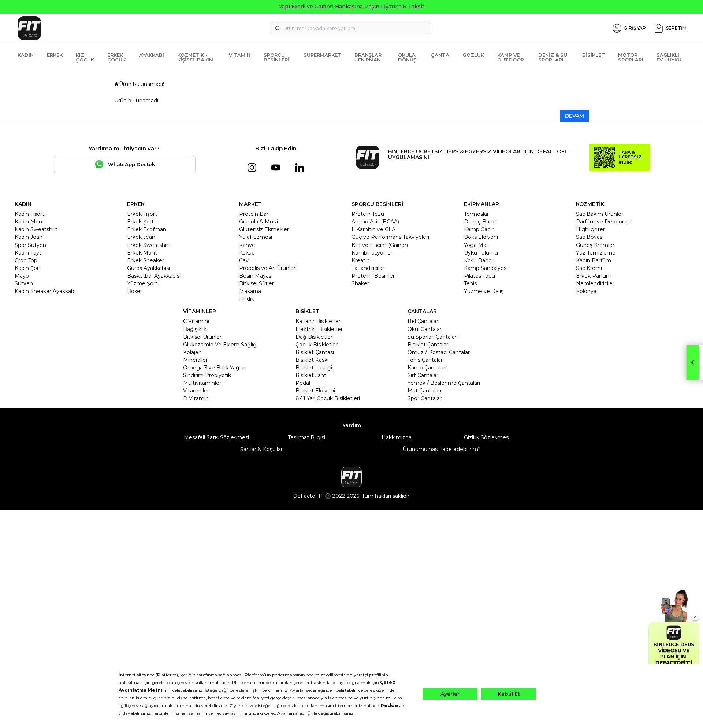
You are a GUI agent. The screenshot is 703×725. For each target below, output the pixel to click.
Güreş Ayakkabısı (148, 268)
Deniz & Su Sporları (552, 57)
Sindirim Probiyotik (207, 375)
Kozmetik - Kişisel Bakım (195, 57)
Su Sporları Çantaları (433, 337)
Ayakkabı (151, 55)
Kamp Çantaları (427, 367)
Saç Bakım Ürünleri (600, 214)
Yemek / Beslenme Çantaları (444, 383)
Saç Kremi (589, 268)
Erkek (55, 55)
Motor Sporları (630, 57)
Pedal (302, 383)
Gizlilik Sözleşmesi (487, 437)
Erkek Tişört (142, 214)
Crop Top (26, 260)
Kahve (247, 245)
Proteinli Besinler (373, 276)
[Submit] (277, 28)
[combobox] (350, 28)
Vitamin (239, 55)
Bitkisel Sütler (256, 283)
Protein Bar (253, 214)
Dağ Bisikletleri (314, 337)
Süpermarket (322, 55)
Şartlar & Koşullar (261, 449)
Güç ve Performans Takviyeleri (390, 237)
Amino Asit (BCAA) (375, 221)
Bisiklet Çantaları (428, 344)
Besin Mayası (255, 276)
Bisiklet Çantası (314, 352)
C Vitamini (196, 321)
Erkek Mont (142, 252)
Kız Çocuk (85, 57)
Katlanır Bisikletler (318, 321)
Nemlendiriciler (595, 283)
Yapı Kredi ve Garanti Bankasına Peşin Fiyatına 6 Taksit (351, 6)
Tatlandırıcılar (368, 268)
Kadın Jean (28, 237)
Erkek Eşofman (146, 229)
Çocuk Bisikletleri (317, 344)
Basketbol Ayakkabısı (154, 276)
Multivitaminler (202, 383)
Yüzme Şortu (144, 283)
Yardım (351, 425)
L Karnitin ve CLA (373, 229)
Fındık (246, 299)
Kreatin (361, 260)
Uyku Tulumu (481, 252)
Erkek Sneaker (145, 260)
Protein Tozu (368, 214)
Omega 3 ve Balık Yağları (214, 367)
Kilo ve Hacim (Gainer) (380, 245)
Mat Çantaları (424, 390)
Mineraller (195, 360)
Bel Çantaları (423, 321)
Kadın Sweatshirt (36, 229)
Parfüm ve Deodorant (604, 221)
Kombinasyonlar (372, 252)
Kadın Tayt (28, 252)
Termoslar (476, 214)
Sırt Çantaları (423, 375)
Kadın (26, 55)
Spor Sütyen (30, 245)
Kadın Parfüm (593, 260)
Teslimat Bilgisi (306, 437)
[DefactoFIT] (127, 28)
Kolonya (586, 291)
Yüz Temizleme (595, 252)
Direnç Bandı (480, 221)
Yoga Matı (477, 245)
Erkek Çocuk (116, 57)
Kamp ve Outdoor (510, 57)
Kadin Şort (28, 268)
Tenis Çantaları (426, 360)
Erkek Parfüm (593, 276)
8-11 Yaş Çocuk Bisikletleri (327, 398)
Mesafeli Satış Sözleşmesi (216, 437)
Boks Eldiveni (481, 237)
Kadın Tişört (29, 214)
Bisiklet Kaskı (311, 360)
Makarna (250, 291)
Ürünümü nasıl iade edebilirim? (442, 449)
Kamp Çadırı (479, 229)
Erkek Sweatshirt (148, 245)
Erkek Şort (140, 221)
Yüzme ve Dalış (483, 291)
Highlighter (590, 229)
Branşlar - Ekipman (368, 57)
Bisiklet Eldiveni (315, 390)
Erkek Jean (141, 237)
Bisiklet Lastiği (313, 367)
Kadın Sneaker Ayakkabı (45, 291)
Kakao (247, 252)
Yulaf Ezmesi (255, 237)
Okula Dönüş (407, 57)
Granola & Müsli (258, 221)
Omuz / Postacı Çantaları (439, 352)
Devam (574, 116)
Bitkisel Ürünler (202, 337)
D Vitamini (196, 398)
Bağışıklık (195, 329)
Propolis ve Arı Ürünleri (268, 268)
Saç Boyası (589, 237)
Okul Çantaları (425, 329)
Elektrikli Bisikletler (319, 329)
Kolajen (192, 352)
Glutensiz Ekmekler (264, 229)
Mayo (22, 276)
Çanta (440, 55)
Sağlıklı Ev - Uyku (668, 57)
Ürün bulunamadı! (141, 84)
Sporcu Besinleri (276, 57)
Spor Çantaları (425, 398)
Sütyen (24, 283)
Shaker (360, 283)
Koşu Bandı (478, 260)
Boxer (134, 291)
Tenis (470, 283)
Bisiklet (593, 55)
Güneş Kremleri (595, 245)
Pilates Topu (479, 276)
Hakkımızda (397, 437)
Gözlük (473, 55)
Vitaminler (196, 390)
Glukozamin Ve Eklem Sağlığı (220, 344)
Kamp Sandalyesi (485, 268)
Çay (244, 260)
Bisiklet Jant (310, 375)
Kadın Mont (29, 221)
